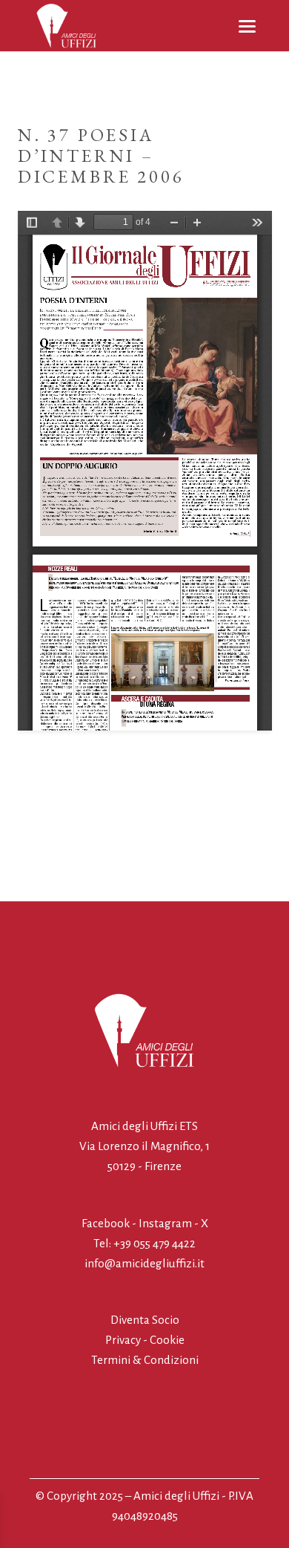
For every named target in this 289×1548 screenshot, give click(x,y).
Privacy (123, 1339)
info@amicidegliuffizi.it (144, 1263)
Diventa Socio (144, 1319)
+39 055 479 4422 (154, 1243)
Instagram (165, 1223)
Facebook (107, 1223)
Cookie (167, 1339)
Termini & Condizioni (145, 1359)
